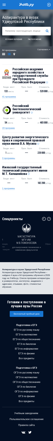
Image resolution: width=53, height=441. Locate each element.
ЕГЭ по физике (26, 353)
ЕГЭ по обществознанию (26, 339)
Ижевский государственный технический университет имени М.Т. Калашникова (24, 170)
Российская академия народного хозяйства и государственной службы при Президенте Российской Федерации (30, 75)
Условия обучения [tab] (13, 39)
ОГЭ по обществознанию (26, 382)
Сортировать (42, 50)
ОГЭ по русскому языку (26, 372)
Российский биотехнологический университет (27, 109)
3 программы (8, 158)
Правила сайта (26, 425)
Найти (48, 31)
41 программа (9, 96)
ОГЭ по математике (26, 377)
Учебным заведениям (26, 413)
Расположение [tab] (34, 39)
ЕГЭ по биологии (26, 344)
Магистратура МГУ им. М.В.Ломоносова (26, 239)
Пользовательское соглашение (27, 419)
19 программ (8, 128)
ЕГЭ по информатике (26, 349)
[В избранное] (47, 82)
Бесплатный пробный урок (26, 314)
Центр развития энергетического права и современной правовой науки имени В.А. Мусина (25, 140)
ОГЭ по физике (26, 396)
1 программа (8, 188)
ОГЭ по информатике (26, 391)
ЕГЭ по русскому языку (26, 330)
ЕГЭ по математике (26, 334)
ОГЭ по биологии (26, 387)
